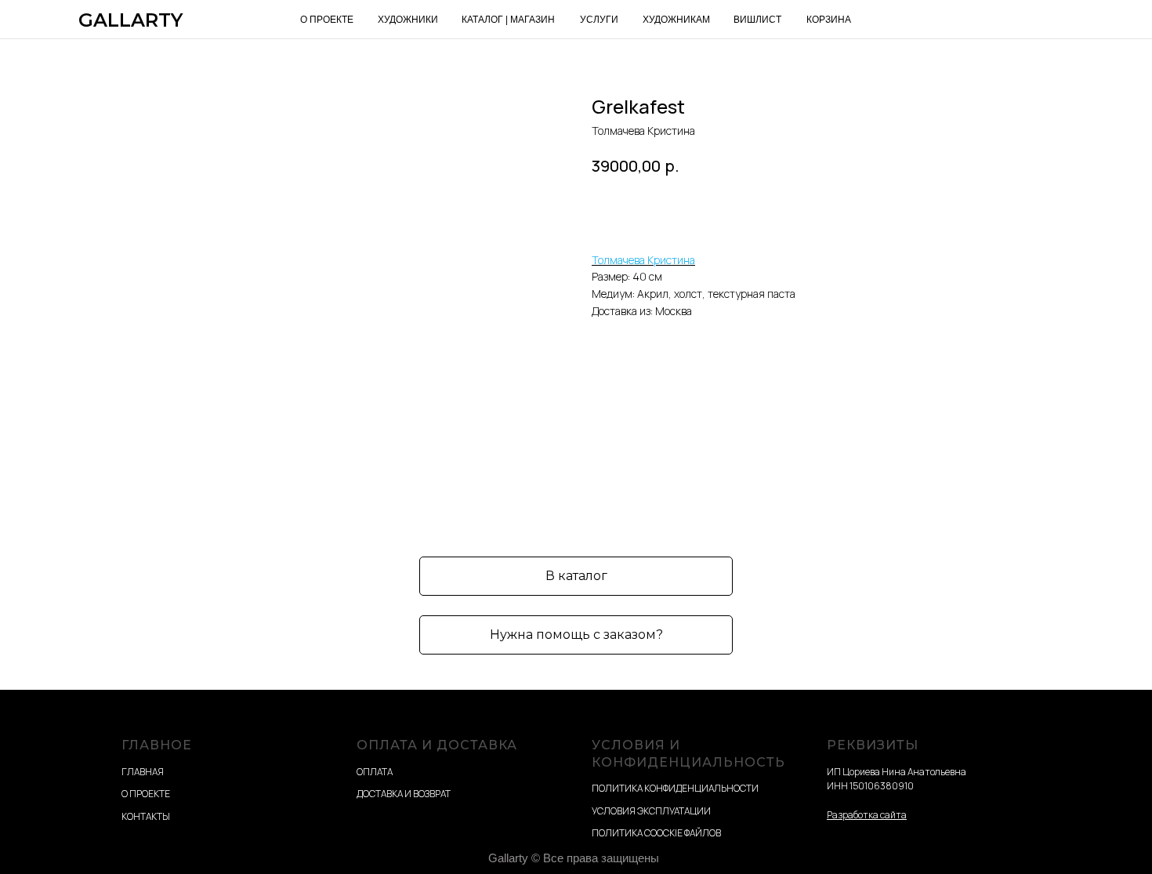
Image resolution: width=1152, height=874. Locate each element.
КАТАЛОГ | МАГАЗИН (508, 19)
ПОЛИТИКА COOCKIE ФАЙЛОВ (656, 833)
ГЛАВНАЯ (142, 771)
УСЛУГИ (599, 19)
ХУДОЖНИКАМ (676, 19)
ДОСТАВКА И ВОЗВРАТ (404, 793)
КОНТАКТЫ (145, 816)
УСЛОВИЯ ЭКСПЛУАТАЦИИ (651, 811)
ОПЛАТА (375, 771)
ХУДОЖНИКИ (408, 19)
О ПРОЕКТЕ (326, 19)
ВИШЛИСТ (757, 19)
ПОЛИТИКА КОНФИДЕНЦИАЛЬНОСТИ (675, 788)
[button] (576, 635)
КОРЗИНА (828, 19)
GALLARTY (130, 20)
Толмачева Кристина (643, 259)
